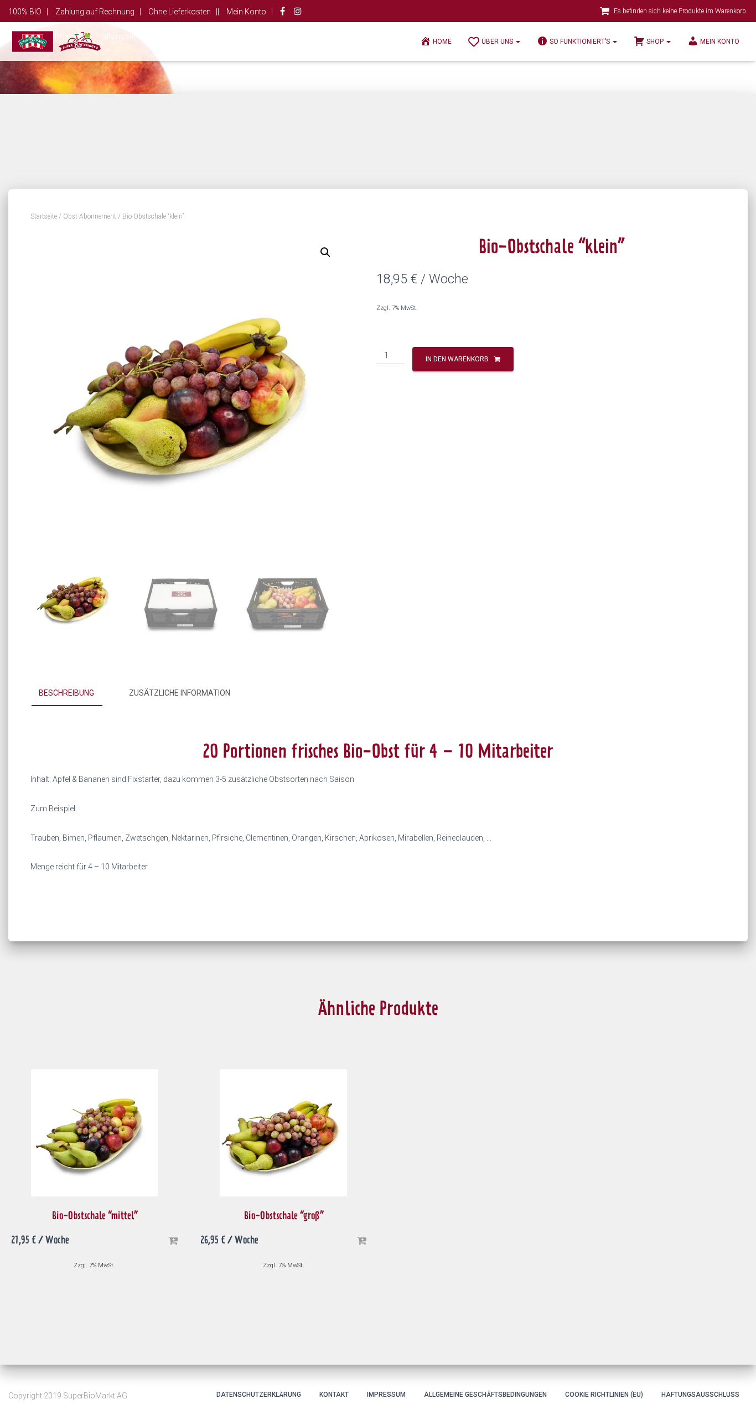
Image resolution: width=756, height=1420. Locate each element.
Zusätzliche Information (179, 692)
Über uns (498, 41)
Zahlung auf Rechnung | (98, 11)
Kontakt (334, 1394)
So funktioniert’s (581, 41)
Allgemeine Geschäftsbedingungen (485, 1394)
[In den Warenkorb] (172, 1241)
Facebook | (283, 12)
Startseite (43, 216)
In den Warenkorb (457, 359)
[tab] (74, 693)
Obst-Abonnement (89, 216)
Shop (655, 41)
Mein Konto (719, 41)
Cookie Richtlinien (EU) (604, 1394)
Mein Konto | (249, 11)
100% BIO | (28, 11)
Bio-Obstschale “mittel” (94, 1217)
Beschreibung (66, 692)
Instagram (298, 12)
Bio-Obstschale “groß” (283, 1217)
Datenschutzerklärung (258, 1394)
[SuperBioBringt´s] (56, 41)
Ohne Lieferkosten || (183, 11)
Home (442, 41)
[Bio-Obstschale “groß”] (283, 1132)
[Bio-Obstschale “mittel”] (94, 1132)
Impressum (386, 1394)
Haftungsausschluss (700, 1394)
